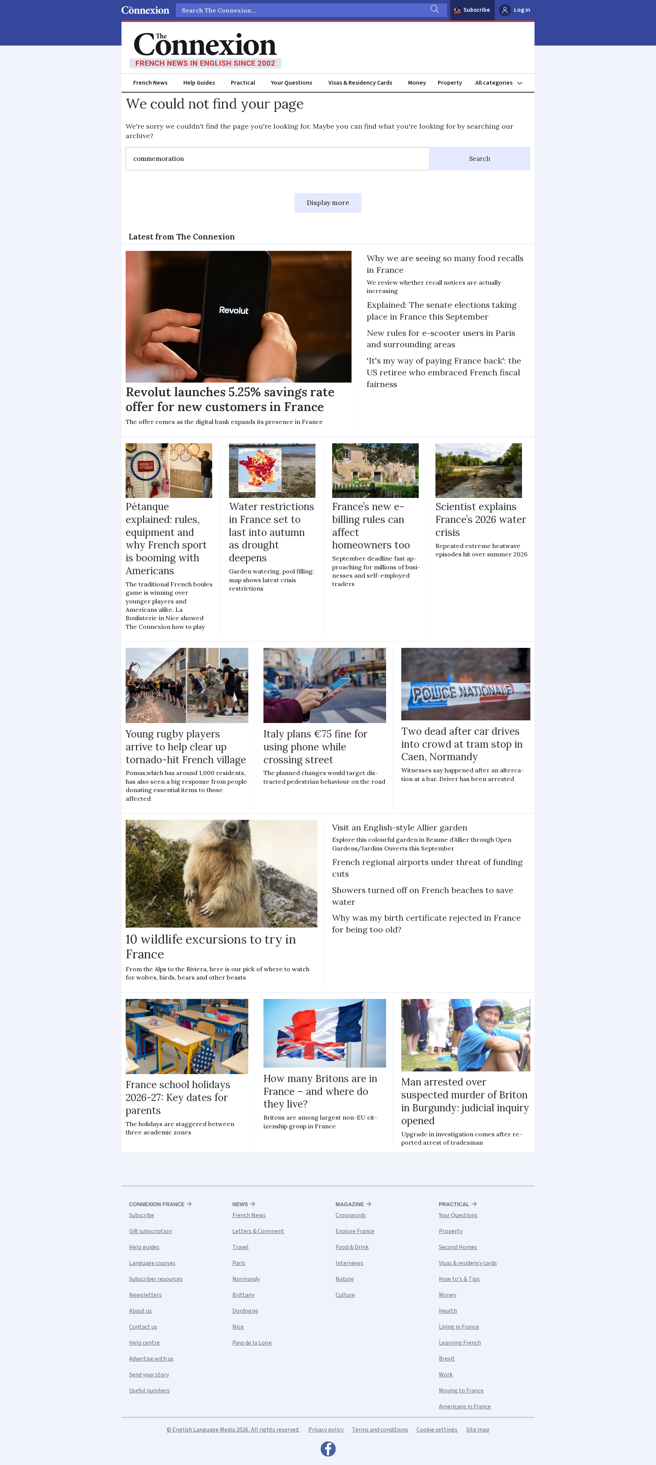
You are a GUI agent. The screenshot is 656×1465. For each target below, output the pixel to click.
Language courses (152, 1263)
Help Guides (199, 83)
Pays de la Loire (252, 1343)
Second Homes (458, 1247)
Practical (243, 83)
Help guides (144, 1247)
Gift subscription (150, 1231)
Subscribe (477, 10)
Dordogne (245, 1311)
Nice (238, 1327)
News (240, 1204)
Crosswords (351, 1215)
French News (150, 83)
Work (446, 1374)
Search (479, 158)
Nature (345, 1279)
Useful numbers (149, 1390)
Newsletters (145, 1295)
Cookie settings (436, 1430)
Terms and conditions (380, 1430)
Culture (345, 1295)
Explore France (355, 1231)
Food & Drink (352, 1247)
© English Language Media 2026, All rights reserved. (233, 1430)
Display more (328, 202)
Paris (238, 1263)
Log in (522, 10)
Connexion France (156, 1204)
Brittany (243, 1295)
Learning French (460, 1343)
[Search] (434, 10)
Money (417, 83)
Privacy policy (326, 1430)
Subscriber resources (156, 1279)
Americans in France (465, 1406)
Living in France (459, 1327)
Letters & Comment (258, 1231)
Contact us (143, 1327)
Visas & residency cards (468, 1263)
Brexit (447, 1359)
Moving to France (461, 1390)
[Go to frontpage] (205, 51)
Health (448, 1311)
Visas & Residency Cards (360, 83)
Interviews (349, 1263)
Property (450, 83)
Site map (477, 1430)
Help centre (144, 1343)
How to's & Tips (459, 1279)
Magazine (350, 1204)
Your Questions (291, 83)
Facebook (328, 1451)
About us (140, 1311)
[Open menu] (502, 83)
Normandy (246, 1279)
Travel (240, 1247)
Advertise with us (151, 1359)
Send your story (149, 1374)
